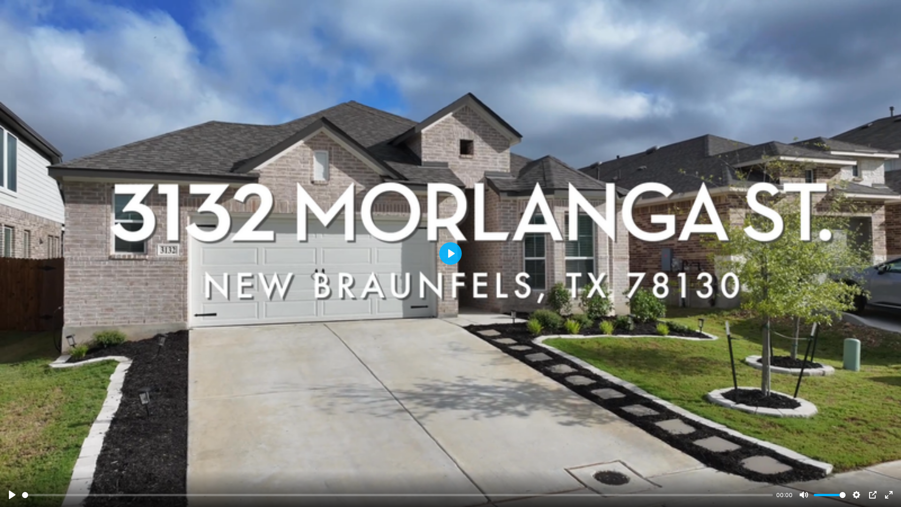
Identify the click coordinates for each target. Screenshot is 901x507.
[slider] (397, 495)
